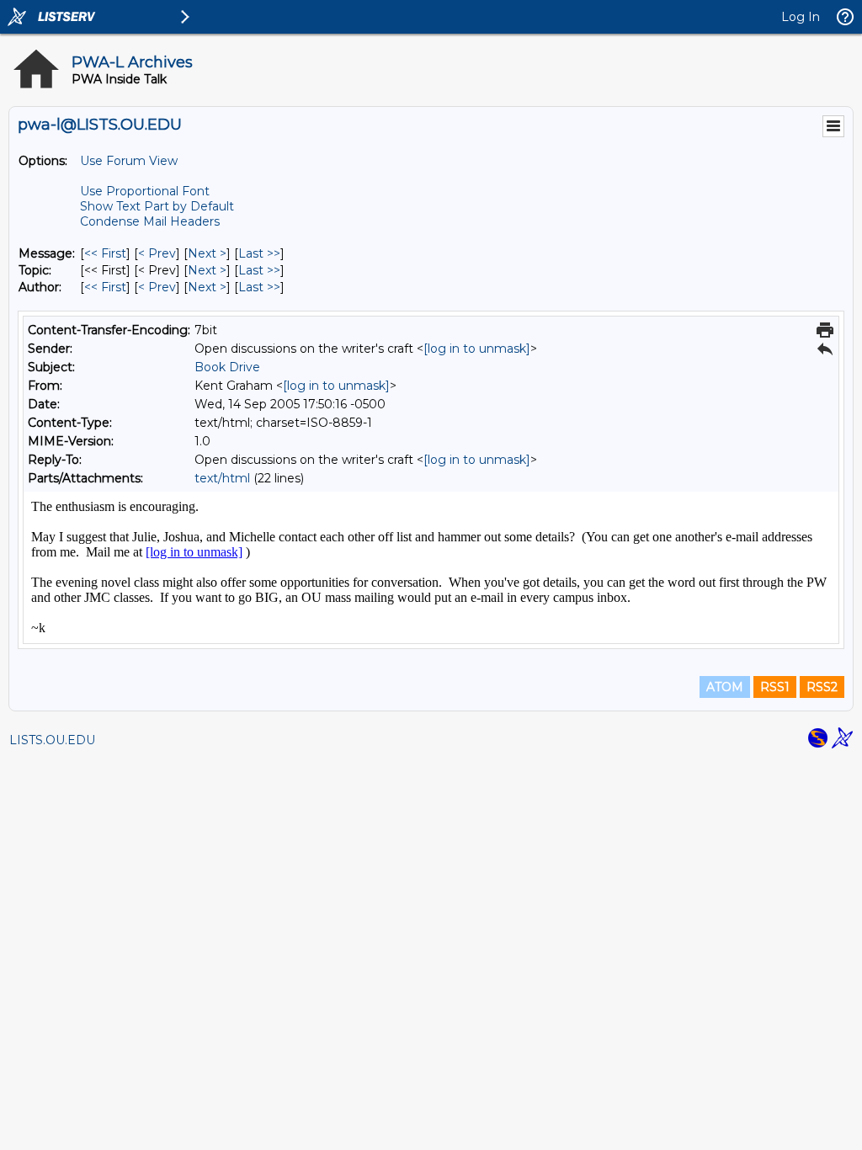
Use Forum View (129, 160)
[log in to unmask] (476, 348)
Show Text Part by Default (157, 206)
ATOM (724, 687)
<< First (105, 253)
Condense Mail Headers (150, 221)
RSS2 (822, 687)
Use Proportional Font (145, 191)
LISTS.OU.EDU (52, 740)
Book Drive (227, 367)
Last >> (259, 253)
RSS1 (775, 687)
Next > (207, 253)
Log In (800, 16)
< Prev (157, 253)
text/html (222, 478)
